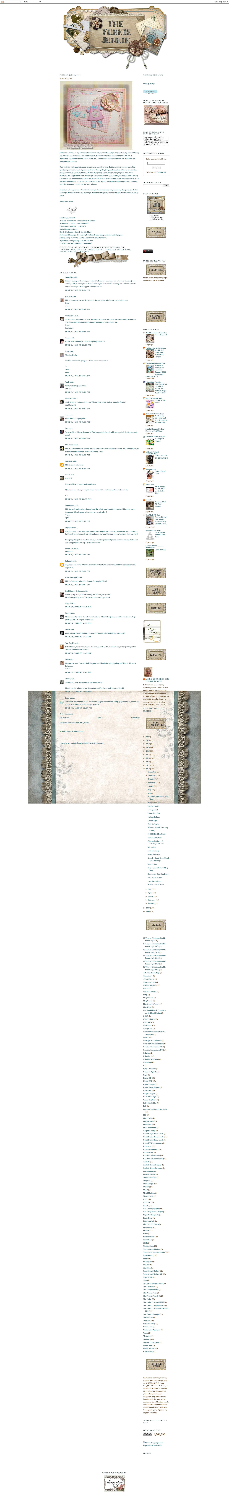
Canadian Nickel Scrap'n (155, 437)
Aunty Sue (69, 277)
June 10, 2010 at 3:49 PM (78, 653)
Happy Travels (153, 806)
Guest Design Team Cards (153, 1134)
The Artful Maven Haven (155, 363)
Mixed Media (148, 1196)
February (152, 900)
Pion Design (147, 1227)
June (150, 793)
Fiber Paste (147, 1118)
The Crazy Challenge (68, 226)
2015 (148, 751)
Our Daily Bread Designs (153, 1212)
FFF (144, 1115)
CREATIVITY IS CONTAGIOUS (152, 453)
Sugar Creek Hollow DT (152, 1274)
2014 (148, 754)
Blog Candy (147, 1001)
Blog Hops (147, 1007)
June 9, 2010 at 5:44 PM (77, 555)
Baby (145, 995)
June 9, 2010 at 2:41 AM (77, 392)
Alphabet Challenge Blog (69, 241)
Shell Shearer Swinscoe (74, 591)
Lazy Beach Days (154, 881)
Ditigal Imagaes (149, 1093)
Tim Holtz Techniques (151, 1314)
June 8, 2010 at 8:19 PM (77, 309)
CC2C (145, 1016)
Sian (66, 415)
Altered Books (148, 979)
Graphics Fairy (149, 1131)
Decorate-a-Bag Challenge (158, 874)
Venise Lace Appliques (151, 1330)
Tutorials (146, 1320)
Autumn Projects (149, 992)
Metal (145, 1190)
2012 (148, 762)
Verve (145, 1333)
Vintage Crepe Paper (151, 1342)
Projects (146, 1230)
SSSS (145, 1258)
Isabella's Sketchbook (77, 173)
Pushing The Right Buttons (156, 348)
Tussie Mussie (148, 1317)
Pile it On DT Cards (151, 1224)
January (151, 903)
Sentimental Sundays (68, 235)
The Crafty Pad (149, 1287)
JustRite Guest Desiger (152, 1165)
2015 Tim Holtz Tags (151, 973)
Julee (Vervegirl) (71, 577)
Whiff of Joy (148, 1352)
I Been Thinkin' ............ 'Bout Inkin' (155, 547)
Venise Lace (147, 1327)
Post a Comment (66, 714)
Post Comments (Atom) (79, 723)
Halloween (147, 1146)
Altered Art (147, 976)
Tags (145, 1280)
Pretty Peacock (153, 803)
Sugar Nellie (148, 1277)
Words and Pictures (153, 382)
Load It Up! (152, 820)
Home (100, 718)
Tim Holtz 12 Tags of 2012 (153, 1302)
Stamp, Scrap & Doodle (69, 238)
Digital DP (147, 1078)
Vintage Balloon (154, 817)
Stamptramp (151, 469)
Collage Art (147, 1028)
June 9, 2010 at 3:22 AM (77, 408)
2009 (148, 908)
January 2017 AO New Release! (160, 504)
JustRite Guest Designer (152, 1168)
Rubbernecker (148, 1237)
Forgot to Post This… (154, 431)
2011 (148, 765)
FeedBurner (161, 172)
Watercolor (147, 1345)
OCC (145, 1199)
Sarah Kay (147, 1240)
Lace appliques (149, 1171)
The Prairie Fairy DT (151, 1296)
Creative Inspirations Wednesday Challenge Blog (99, 153)
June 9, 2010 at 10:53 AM (78, 499)
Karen (67, 338)
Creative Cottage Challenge (70, 243)
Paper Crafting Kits (151, 1215)
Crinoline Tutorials (150, 1059)
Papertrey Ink (148, 1221)
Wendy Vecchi (148, 1348)
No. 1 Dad (152, 847)
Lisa (66, 428)
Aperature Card (149, 982)
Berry (67, 613)
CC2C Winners (149, 1019)
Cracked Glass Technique (153, 1044)
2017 (148, 744)
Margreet (69, 398)
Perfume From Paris (156, 885)
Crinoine (146, 1053)
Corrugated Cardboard (152, 1040)
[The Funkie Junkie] (156, 124)
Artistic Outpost (149, 985)
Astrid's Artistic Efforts (155, 414)
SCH (145, 1243)
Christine (68, 461)
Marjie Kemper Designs (155, 429)
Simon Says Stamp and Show (154, 1252)
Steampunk (147, 1262)
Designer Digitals (149, 1072)
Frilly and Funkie (149, 1127)
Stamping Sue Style (153, 530)
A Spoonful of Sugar (68, 223)
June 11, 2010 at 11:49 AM (78, 708)
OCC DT (146, 1202)
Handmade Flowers (150, 1149)
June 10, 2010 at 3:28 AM (78, 607)
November (152, 775)
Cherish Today (153, 851)
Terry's (148, 500)
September (152, 783)
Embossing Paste (149, 1100)
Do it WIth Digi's (149, 1097)
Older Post (135, 718)
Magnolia (147, 1181)
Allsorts (63, 221)
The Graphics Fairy (151, 1290)
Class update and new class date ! (160, 534)
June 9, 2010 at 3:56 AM (77, 422)
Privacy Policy (148, 84)
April (150, 893)
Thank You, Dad (154, 813)
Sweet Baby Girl (66, 78)
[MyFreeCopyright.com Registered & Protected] (156, 1445)
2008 (148, 911)
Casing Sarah (153, 810)
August (151, 786)
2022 (148, 737)
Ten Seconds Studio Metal (153, 1283)
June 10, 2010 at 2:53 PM (78, 637)
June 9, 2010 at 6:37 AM (77, 455)
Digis (145, 1075)
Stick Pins (147, 1268)
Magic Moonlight (149, 1177)
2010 (148, 769)
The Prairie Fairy (150, 1293)
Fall (144, 1106)
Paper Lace (147, 1218)
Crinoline (146, 1056)
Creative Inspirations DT (90, 250)
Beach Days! (152, 864)
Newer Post (64, 718)
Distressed (147, 1090)
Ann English (69, 643)
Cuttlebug (147, 1062)
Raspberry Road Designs (104, 173)
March (151, 896)
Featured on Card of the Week (155, 1109)
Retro (145, 1234)
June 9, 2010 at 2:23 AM (77, 376)
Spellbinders (81, 251)
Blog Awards (148, 998)
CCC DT (146, 1022)
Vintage (146, 1339)
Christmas (147, 1025)
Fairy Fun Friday (150, 1103)
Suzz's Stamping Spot (154, 398)
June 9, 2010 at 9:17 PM (77, 585)
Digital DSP (147, 1081)
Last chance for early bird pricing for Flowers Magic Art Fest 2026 (161, 388)
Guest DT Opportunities (152, 1143)
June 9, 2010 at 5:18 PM (77, 521)
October (151, 779)
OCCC (145, 1205)
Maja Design (148, 1184)
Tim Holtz (147, 1299)
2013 (148, 758)
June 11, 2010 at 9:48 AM (78, 692)
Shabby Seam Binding (151, 1249)
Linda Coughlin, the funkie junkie (157, 680)
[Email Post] (123, 247)
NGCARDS (69, 445)
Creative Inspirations (92, 190)
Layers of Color (149, 1174)
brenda (67, 475)
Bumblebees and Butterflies (156, 333)
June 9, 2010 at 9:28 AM (77, 468)
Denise (67, 629)
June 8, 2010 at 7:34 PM (77, 290)
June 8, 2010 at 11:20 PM (78, 345)
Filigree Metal (148, 1121)
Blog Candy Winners (151, 1004)
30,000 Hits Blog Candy (157, 834)
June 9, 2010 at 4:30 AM (77, 438)
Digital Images (149, 1084)
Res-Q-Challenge (66, 232)
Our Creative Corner (151, 1209)
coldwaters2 (69, 316)
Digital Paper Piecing (151, 1087)
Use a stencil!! (160, 550)
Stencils (146, 1265)
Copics (71, 250)
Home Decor (148, 1152)
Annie (67, 382)
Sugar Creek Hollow (151, 1271)
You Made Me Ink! (153, 515)
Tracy (67, 698)
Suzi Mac (68, 296)
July (150, 790)
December (152, 772)
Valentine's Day (149, 1324)
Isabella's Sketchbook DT (153, 1159)
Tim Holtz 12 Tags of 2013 (153, 1305)
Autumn (146, 988)
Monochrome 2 (161, 335)
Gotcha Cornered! (155, 837)
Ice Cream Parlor (155, 878)
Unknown (68, 561)
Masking (146, 1187)
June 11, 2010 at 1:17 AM (78, 672)
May (150, 889)
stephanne (69, 527)
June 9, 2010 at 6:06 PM (77, 571)
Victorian (146, 1336)
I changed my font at (81, 743)
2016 (148, 747)
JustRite (146, 1162)
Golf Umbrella (153, 824)
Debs (67, 659)
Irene (67, 351)
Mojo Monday (65, 229)
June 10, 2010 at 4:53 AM (78, 623)
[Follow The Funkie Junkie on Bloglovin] (150, 93)
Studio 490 (150, 484)
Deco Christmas (149, 1069)
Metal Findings (149, 1193)
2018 (148, 740)
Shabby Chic (66, 251)
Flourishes (147, 1124)
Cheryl (67, 679)
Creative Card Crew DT (152, 1047)
